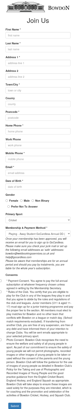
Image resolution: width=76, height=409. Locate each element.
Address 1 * (13, 57)
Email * (10, 167)
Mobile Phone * (15, 153)
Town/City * (13, 84)
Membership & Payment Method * (26, 228)
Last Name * (13, 43)
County (10, 98)
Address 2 (12, 71)
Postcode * (12, 112)
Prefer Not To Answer (24, 206)
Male (27, 200)
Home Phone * (14, 125)
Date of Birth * (14, 181)
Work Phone (13, 139)
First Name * (13, 29)
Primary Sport (14, 214)
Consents (12, 275)
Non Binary (42, 200)
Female (13, 200)
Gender (10, 194)
